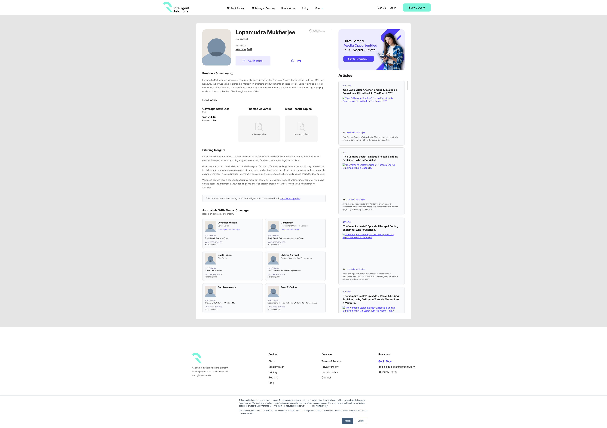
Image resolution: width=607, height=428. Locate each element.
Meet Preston (276, 366)
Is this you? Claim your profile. (319, 31)
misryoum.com (288, 238)
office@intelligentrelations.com (396, 366)
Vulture (207, 270)
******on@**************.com (229, 229)
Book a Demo (417, 7)
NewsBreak (224, 238)
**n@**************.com (290, 229)
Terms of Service (331, 361)
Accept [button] (347, 420)
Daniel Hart (287, 222)
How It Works (288, 8)
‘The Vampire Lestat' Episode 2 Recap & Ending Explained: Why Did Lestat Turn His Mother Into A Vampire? (371, 299)
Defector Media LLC (309, 303)
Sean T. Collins (289, 287)
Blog (271, 382)
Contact (326, 377)
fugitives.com (296, 270)
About (272, 361)
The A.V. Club (210, 303)
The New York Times (286, 303)
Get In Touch (385, 361)
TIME (233, 303)
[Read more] (372, 113)
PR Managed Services (263, 8)
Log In (392, 7)
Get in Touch (255, 60)
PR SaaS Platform (236, 8)
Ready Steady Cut (212, 238)
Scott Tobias (225, 254)
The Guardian (216, 270)
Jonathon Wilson (227, 222)
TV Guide (226, 303)
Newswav (241, 49)
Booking (274, 377)
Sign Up (381, 7)
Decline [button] (361, 420)
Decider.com (272, 303)
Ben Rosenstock (227, 287)
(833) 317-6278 (387, 372)
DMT (249, 49)
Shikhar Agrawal (290, 254)
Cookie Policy (330, 372)
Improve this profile (290, 198)
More (317, 8)
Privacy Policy (330, 366)
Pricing (305, 8)
